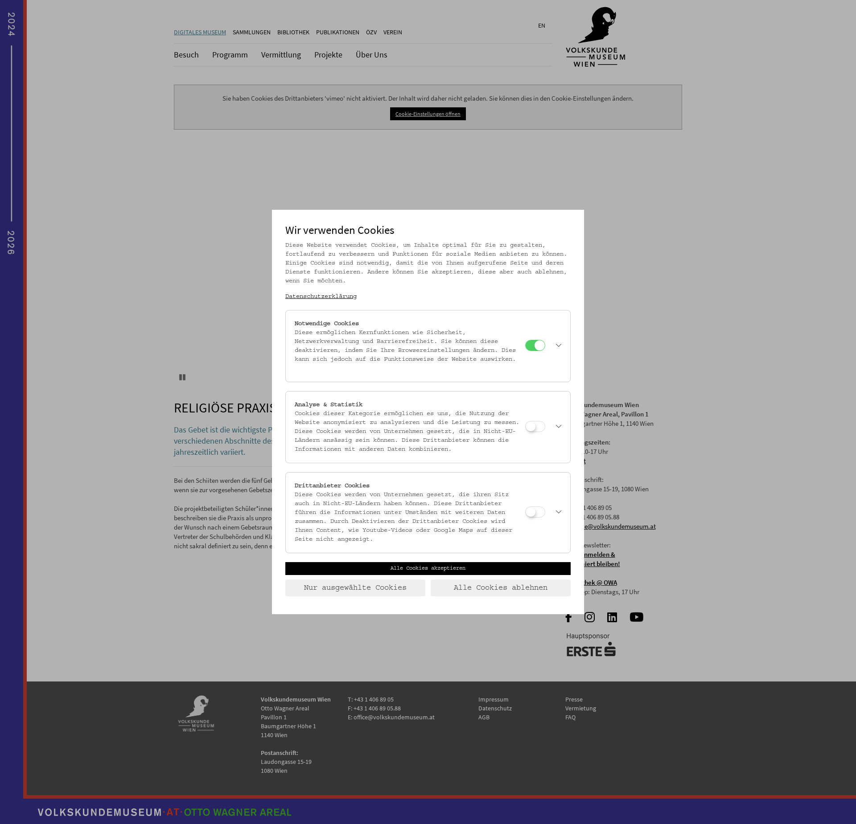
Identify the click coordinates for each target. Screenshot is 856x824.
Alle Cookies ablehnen (500, 588)
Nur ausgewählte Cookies (355, 588)
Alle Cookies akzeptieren (428, 568)
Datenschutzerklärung (321, 296)
